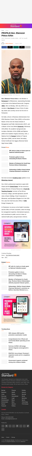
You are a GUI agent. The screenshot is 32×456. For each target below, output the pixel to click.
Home (2, 30)
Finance (14, 390)
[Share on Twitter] (10, 47)
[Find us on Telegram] (24, 426)
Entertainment (5, 400)
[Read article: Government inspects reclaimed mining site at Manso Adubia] (4, 362)
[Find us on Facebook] (2, 426)
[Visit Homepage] (16, 25)
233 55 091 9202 (9, 417)
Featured (3, 405)
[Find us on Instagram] (2, 429)
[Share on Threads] (22, 47)
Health (13, 392)
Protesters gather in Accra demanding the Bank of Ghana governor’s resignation (17, 158)
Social (23, 396)
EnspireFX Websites (11, 441)
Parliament (4, 101)
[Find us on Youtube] (10, 426)
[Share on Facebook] (4, 47)
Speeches (24, 398)
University (21, 126)
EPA (25, 201)
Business (3, 392)
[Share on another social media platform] (28, 47)
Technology (25, 402)
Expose (3, 404)
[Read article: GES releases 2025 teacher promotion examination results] (4, 334)
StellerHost (23, 441)
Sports (23, 400)
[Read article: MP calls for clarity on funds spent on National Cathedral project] (4, 152)
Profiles (24, 390)
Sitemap (13, 437)
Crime (2, 394)
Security (24, 394)
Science (24, 392)
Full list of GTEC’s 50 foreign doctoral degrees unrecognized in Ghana (18, 347)
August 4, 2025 (18, 43)
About (2, 437)
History (13, 394)
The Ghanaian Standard (9, 440)
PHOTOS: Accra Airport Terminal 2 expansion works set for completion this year (19, 355)
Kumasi (13, 136)
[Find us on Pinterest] (20, 426)
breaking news (17, 178)
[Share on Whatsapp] (16, 47)
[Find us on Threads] (17, 426)
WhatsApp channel (7, 180)
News (13, 402)
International (15, 396)
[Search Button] (30, 26)
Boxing (3, 390)
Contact (7, 437)
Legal (13, 398)
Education (4, 398)
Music (13, 400)
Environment (4, 402)
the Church (11, 108)
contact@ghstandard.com (11, 418)
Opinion (14, 404)
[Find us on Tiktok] (27, 426)
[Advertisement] (16, 10)
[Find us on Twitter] (6, 426)
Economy (3, 396)
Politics (6, 30)
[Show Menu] (2, 26)
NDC (3, 106)
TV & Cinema (25, 404)
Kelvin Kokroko (9, 43)
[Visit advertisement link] (16, 308)
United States (14, 186)
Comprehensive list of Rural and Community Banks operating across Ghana (19, 340)
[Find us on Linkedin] (13, 426)
